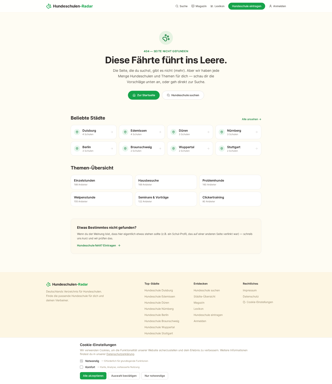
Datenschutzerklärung (120, 354)
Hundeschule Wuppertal (159, 327)
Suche (184, 6)
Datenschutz (251, 296)
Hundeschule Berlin (156, 314)
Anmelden (279, 6)
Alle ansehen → (251, 119)
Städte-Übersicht (204, 296)
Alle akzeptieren (93, 375)
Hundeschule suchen (185, 95)
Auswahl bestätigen (124, 375)
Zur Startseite (146, 95)
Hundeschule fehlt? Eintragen (96, 245)
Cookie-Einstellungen (260, 302)
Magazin (201, 6)
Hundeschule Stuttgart (158, 333)
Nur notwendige (155, 375)
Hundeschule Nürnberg (159, 308)
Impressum (250, 290)
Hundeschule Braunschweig (161, 321)
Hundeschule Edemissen (159, 296)
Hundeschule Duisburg (158, 290)
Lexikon (219, 6)
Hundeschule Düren (156, 302)
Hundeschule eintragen (246, 6)
